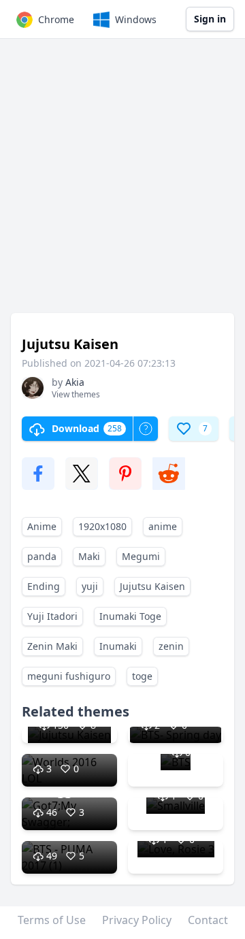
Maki (89, 556)
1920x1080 (102, 526)
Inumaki (118, 646)
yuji (90, 586)
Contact (208, 919)
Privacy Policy (137, 919)
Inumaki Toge (130, 616)
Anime (41, 526)
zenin (171, 646)
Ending (43, 586)
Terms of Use (52, 919)
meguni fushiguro (68, 676)
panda (41, 556)
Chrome (56, 19)
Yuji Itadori (52, 616)
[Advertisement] (122, 182)
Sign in (210, 18)
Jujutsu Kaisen (152, 586)
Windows (136, 19)
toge (142, 676)
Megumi (141, 556)
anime (162, 526)
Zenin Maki (52, 646)
